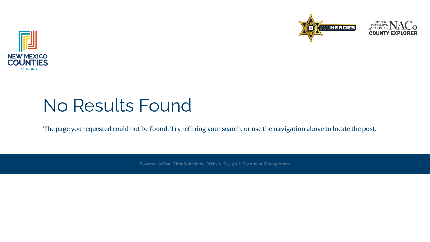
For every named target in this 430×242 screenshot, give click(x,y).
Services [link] (132, 57)
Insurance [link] (178, 57)
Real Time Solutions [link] (183, 163)
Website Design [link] (222, 163)
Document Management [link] (266, 163)
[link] (327, 28)
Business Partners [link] (190, 28)
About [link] (94, 57)
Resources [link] (263, 57)
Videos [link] (388, 57)
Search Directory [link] (271, 28)
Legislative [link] (220, 57)
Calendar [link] (353, 57)
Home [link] (155, 28)
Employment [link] (309, 57)
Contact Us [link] (231, 28)
